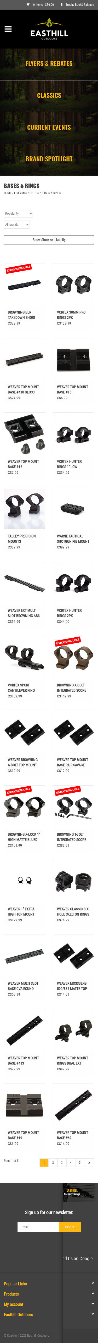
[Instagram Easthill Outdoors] (58, 1243)
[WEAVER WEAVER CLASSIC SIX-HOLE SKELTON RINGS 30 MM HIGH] (73, 881)
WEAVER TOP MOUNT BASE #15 (72, 389)
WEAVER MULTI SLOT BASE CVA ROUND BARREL (23, 986)
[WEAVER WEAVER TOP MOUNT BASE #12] (24, 434)
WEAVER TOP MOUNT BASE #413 (23, 1060)
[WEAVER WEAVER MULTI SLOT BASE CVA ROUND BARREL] (24, 956)
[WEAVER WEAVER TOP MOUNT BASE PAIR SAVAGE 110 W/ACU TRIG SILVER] (73, 732)
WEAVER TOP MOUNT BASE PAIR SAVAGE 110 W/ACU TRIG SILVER (72, 763)
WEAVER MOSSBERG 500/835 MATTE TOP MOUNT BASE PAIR (72, 986)
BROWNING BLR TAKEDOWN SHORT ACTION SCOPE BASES (24, 315)
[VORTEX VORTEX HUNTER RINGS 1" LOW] (73, 434)
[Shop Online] (57, 29)
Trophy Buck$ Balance (80, 5)
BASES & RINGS (51, 193)
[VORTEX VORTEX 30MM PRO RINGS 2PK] (73, 285)
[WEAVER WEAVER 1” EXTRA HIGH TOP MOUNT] (24, 881)
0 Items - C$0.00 (43, 5)
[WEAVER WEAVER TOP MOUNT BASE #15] (73, 359)
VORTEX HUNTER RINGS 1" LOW (69, 464)
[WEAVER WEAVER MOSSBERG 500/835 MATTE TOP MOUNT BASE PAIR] (73, 956)
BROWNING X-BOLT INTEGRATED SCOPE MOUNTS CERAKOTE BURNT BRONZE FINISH (72, 688)
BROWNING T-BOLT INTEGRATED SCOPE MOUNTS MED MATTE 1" (73, 837)
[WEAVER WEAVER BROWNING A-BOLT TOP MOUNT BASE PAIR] (24, 732)
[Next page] (89, 1162)
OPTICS (34, 193)
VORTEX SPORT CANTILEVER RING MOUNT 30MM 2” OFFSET (21, 688)
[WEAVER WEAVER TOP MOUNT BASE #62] (73, 1105)
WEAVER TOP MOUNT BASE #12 (23, 464)
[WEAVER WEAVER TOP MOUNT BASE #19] (24, 1105)
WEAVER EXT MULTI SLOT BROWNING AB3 (24, 613)
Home (7, 193)
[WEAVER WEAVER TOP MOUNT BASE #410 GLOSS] (24, 359)
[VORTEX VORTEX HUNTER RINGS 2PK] (73, 583)
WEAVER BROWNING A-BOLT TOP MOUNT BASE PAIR (23, 763)
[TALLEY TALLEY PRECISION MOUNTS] (24, 509)
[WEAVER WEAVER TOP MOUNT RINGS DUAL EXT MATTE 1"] (73, 1030)
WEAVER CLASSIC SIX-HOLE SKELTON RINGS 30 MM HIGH (73, 912)
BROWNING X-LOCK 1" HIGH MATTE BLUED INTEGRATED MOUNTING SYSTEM (24, 837)
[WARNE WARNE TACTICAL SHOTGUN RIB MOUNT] (73, 509)
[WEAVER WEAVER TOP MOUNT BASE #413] (24, 1030)
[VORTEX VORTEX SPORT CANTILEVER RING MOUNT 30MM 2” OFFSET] (24, 658)
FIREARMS (20, 193)
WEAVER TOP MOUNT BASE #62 (72, 1135)
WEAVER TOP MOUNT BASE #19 (23, 1135)
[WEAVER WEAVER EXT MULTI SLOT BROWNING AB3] (24, 583)
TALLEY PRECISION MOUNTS (22, 538)
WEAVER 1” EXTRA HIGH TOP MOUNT (21, 911)
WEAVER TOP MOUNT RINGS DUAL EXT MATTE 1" (72, 1061)
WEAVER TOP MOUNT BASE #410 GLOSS (23, 389)
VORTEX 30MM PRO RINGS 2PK (71, 315)
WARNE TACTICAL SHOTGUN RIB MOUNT (73, 538)
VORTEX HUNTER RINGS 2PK (69, 613)
